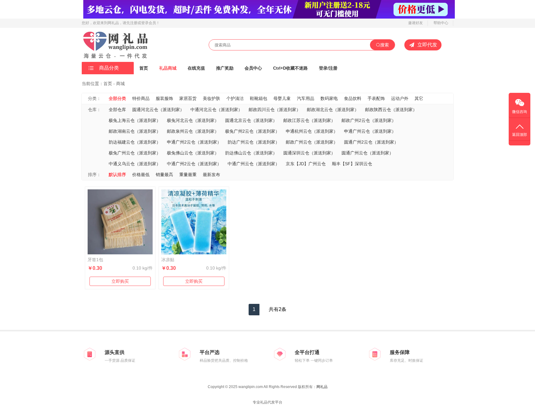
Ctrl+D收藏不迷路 (290, 68)
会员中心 (253, 68)
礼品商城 (167, 68)
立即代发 (427, 44)
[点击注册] (269, 9)
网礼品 (322, 387)
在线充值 (196, 68)
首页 (143, 68)
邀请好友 (415, 23)
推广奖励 (224, 68)
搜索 (384, 44)
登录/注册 (328, 68)
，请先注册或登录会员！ (139, 23)
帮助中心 (440, 23)
